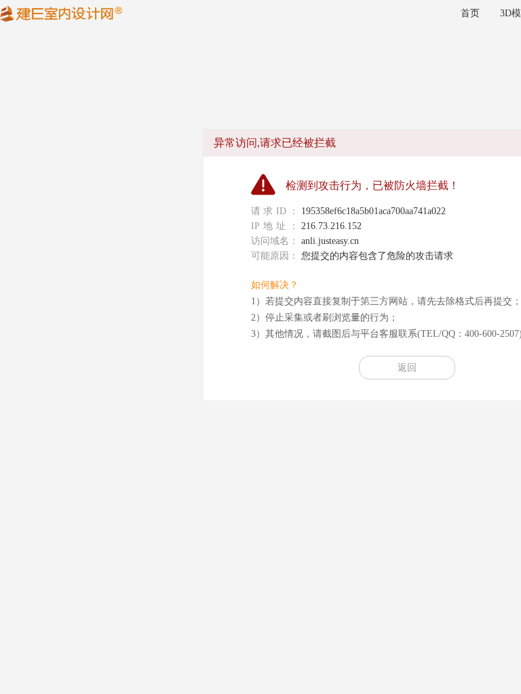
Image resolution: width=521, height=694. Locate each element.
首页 (470, 13)
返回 (407, 368)
